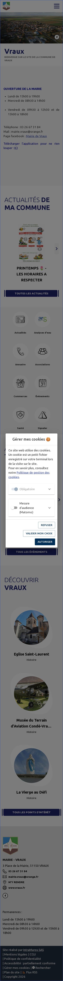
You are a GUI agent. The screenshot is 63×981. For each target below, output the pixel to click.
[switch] (12, 507)
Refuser (46, 525)
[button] (31, 489)
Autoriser (45, 541)
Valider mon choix (39, 533)
